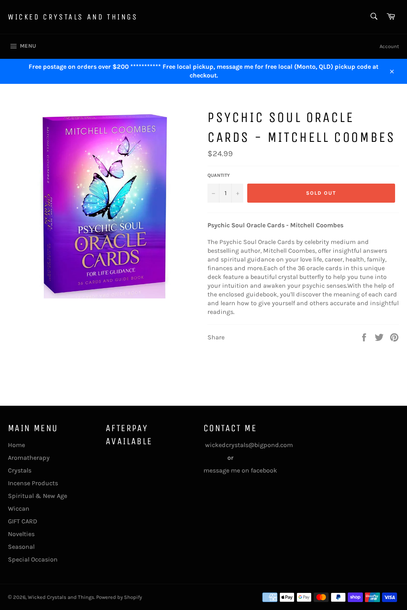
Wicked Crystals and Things (73, 16)
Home (16, 445)
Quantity (218, 175)
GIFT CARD (22, 521)
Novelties (21, 534)
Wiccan (18, 508)
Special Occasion (33, 559)
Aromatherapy (29, 457)
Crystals (19, 470)
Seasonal (21, 546)
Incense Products (33, 483)
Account (389, 46)
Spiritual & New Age (37, 496)
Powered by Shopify (119, 597)
